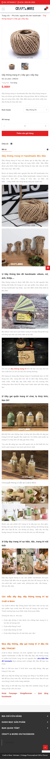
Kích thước (6, 110)
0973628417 (12, 2)
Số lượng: (6, 119)
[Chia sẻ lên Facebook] (11, 144)
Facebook (9, 742)
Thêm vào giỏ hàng (25, 133)
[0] (45, 9)
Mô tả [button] (4, 149)
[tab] (25, 149)
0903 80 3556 (29, 2)
